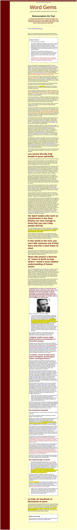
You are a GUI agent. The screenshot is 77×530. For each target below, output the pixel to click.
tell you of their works (52, 126)
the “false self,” (46, 129)
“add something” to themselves (34, 170)
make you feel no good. (33, 144)
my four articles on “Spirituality (44, 79)
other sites (44, 2)
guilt (39, 376)
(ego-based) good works (41, 132)
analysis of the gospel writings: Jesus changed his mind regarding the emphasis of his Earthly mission (43, 67)
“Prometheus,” (53, 122)
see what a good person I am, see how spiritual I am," (39, 133)
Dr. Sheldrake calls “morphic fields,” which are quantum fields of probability (43, 347)
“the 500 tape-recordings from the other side (46, 518)
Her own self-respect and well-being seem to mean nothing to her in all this (42, 211)
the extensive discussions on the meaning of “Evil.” (42, 492)
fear (43, 423)
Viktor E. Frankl (32, 313)
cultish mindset (52, 445)
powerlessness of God (32, 105)
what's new (40, 2)
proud (44, 126)
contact (47, 2)
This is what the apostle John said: (39, 93)
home (37, 2)
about (50, 2)
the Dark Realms (53, 228)
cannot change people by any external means (39, 269)
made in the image (33, 376)
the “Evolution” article (40, 372)
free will (55, 375)
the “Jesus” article (51, 395)
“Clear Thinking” (49, 144)
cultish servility (53, 70)
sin (46, 376)
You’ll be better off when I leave (39, 72)
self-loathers (30, 115)
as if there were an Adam (42, 384)
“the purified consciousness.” (35, 98)
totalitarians (44, 445)
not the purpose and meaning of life (39, 121)
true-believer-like (54, 188)
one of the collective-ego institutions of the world (42, 484)
